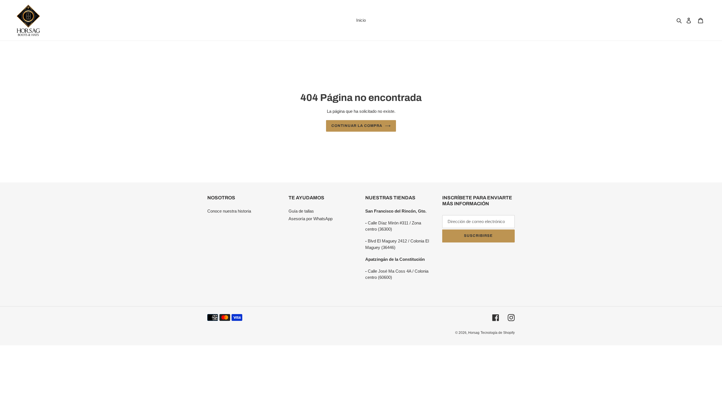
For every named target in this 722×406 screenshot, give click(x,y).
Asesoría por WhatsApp (311, 218)
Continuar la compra (356, 126)
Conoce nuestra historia (229, 211)
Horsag (473, 333)
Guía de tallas (301, 211)
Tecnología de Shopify (498, 333)
